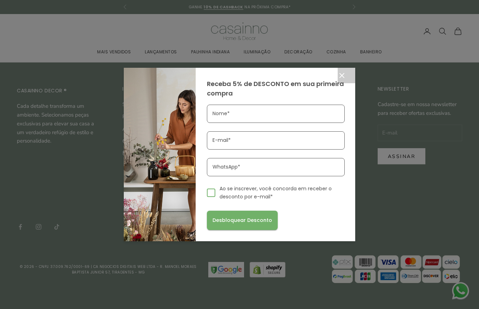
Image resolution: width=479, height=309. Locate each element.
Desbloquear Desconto (242, 220)
